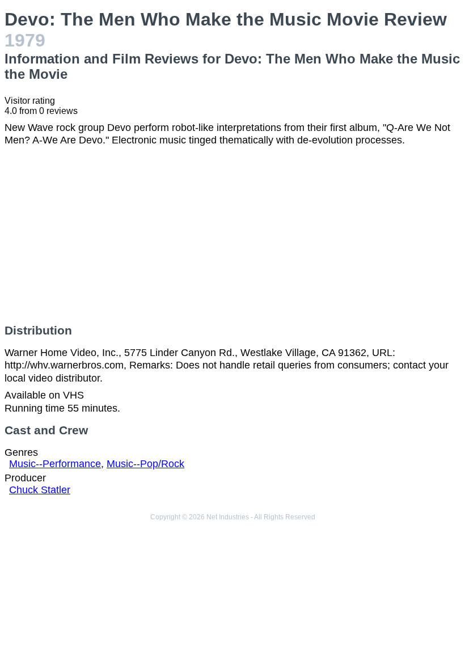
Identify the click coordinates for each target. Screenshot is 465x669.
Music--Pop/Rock (145, 463)
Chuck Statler (39, 490)
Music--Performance (55, 463)
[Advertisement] (232, 235)
